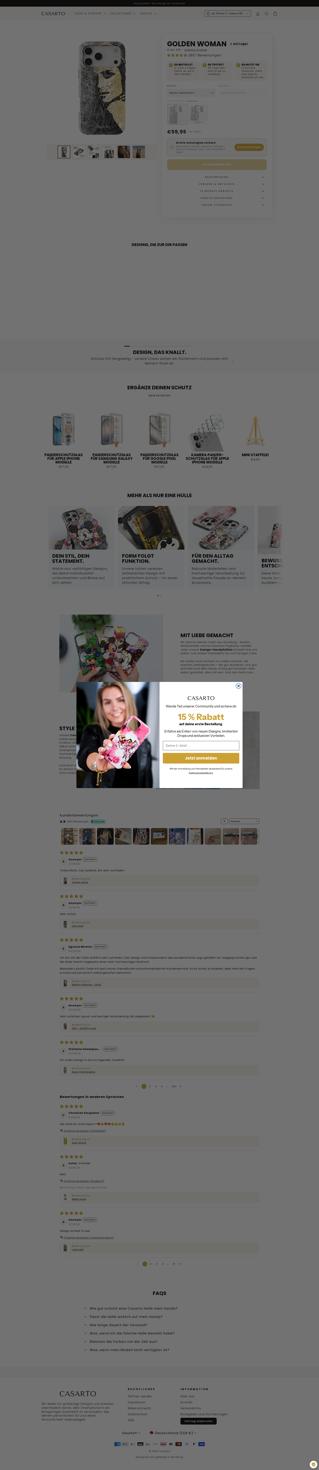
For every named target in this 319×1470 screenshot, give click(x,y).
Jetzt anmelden (201, 758)
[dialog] (313, 1464)
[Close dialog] (238, 686)
